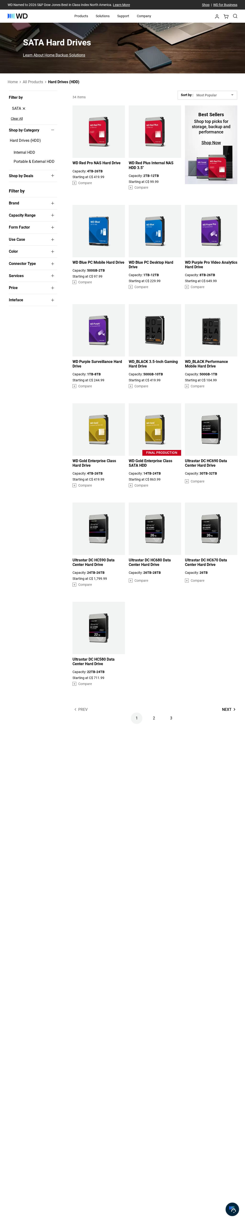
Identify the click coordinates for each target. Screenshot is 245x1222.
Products (81, 16)
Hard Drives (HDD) (25, 140)
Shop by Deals (21, 176)
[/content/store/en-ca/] (18, 16)
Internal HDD (24, 152)
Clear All (17, 119)
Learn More (121, 5)
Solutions (103, 16)
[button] (217, 17)
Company (144, 16)
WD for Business (225, 5)
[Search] (235, 16)
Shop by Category (24, 130)
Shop (206, 5)
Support (123, 16)
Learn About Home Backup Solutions (54, 55)
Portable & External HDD (34, 161)
